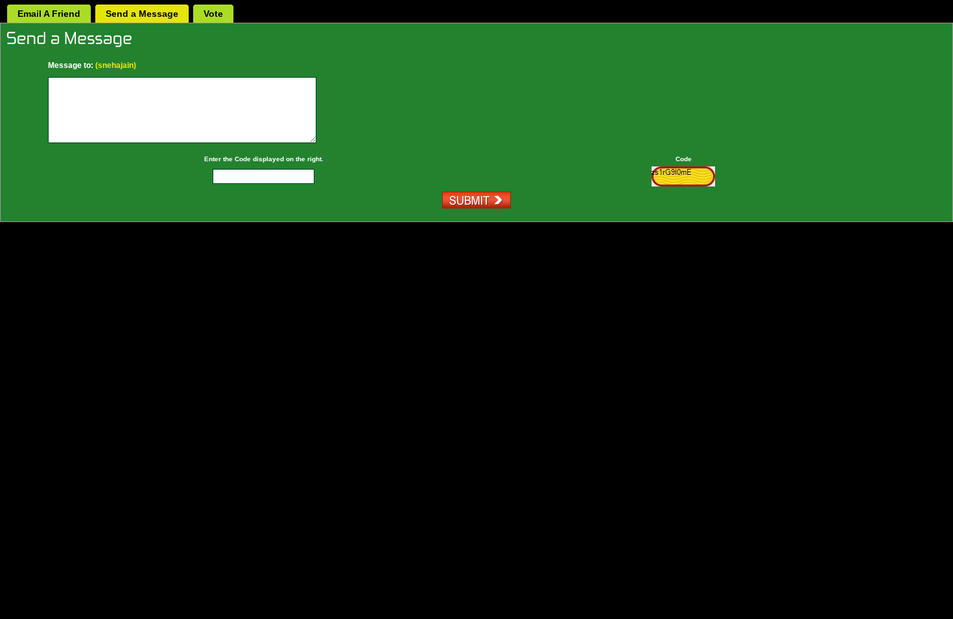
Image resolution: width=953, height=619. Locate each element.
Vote (213, 13)
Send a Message (142, 13)
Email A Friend (49, 13)
